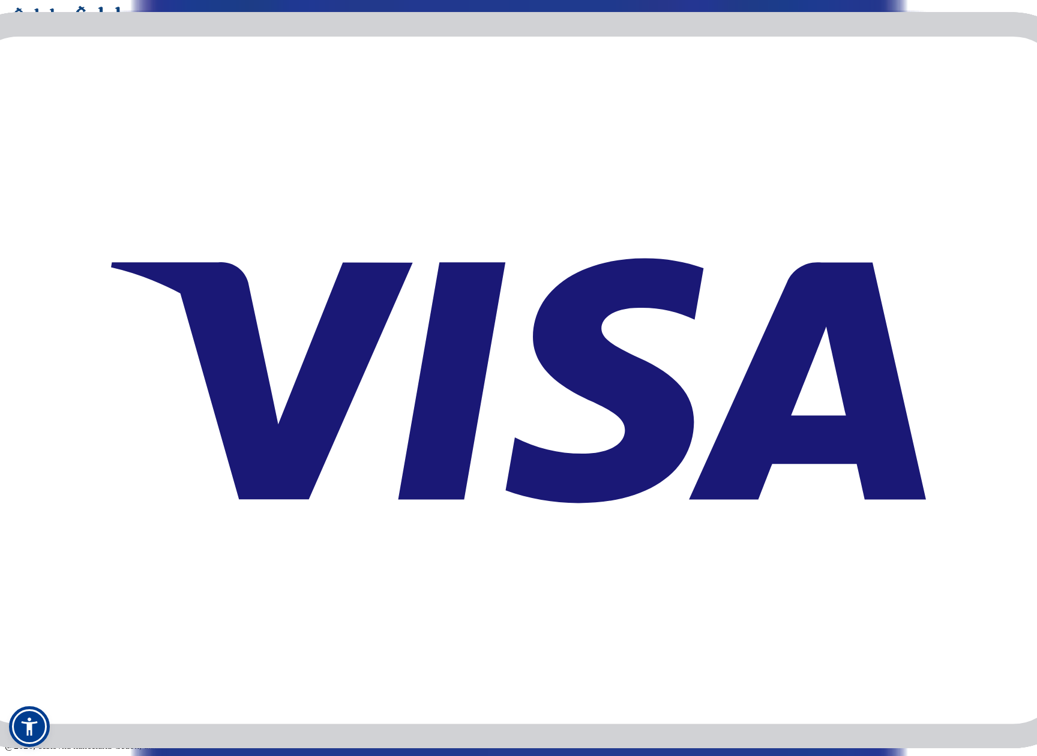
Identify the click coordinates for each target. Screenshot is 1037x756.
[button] (29, 726)
